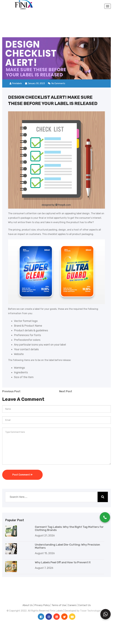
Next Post (65, 391)
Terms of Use (59, 605)
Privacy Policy (42, 605)
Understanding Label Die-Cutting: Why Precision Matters (67, 546)
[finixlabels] (24, 4)
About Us (28, 605)
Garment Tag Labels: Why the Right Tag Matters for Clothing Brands (69, 528)
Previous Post (11, 391)
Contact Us (84, 605)
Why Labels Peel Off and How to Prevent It (63, 562)
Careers (72, 605)
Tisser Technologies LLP (93, 610)
